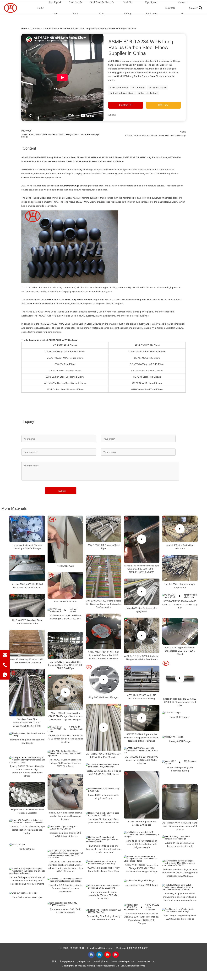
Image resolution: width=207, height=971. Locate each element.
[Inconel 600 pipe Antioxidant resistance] (180, 529)
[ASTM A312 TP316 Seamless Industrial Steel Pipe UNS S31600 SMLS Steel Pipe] (65, 645)
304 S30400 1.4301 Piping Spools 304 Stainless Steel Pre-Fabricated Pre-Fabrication (103, 603)
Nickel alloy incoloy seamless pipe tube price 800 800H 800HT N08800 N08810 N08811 (141, 568)
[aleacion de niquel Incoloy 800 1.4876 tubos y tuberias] (65, 827)
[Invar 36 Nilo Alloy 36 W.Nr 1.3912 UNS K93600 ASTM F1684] (27, 643)
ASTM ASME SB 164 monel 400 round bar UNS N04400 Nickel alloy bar (141, 759)
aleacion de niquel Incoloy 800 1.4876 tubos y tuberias (65, 834)
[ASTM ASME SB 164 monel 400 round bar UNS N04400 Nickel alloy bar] (141, 750)
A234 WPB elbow (119, 87)
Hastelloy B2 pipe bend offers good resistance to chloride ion (103, 821)
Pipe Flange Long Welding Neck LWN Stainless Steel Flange (179, 917)
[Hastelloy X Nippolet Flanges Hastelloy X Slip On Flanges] (27, 529)
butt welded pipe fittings (122, 93)
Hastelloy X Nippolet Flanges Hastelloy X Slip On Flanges (27, 547)
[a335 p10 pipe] (27, 844)
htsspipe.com (67, 961)
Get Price (163, 105)
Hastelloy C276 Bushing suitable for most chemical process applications (65, 888)
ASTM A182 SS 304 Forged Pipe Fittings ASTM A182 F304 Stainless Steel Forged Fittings (141, 868)
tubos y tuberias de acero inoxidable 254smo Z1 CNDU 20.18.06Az (103, 895)
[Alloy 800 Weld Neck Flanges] (103, 679)
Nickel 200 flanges (179, 717)
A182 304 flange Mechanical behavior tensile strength (179, 844)
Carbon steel (50, 28)
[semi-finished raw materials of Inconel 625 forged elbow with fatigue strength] (141, 834)
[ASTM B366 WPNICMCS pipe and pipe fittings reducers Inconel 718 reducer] (180, 802)
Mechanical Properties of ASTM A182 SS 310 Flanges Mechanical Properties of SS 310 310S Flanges (141, 918)
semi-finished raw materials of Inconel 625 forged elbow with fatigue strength (141, 844)
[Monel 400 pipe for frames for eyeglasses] (141, 591)
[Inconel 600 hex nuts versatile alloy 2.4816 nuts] (103, 790)
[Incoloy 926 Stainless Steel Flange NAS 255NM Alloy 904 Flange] (103, 765)
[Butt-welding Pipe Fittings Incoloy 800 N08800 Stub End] (103, 911)
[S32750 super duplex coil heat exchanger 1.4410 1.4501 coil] (65, 610)
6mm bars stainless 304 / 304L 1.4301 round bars (65, 911)
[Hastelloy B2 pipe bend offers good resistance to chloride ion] (103, 814)
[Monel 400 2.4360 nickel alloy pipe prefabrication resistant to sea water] (27, 821)
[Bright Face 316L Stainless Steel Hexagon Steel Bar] (27, 794)
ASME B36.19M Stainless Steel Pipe (104, 547)
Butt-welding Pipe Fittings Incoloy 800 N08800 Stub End (103, 918)
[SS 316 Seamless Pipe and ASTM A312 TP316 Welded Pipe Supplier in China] (65, 729)
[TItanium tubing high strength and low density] (27, 734)
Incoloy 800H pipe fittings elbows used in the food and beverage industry (65, 815)
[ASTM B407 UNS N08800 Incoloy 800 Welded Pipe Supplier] (103, 727)
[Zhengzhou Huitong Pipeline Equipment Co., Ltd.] (20, 8)
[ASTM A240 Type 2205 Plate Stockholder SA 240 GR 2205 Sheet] (180, 631)
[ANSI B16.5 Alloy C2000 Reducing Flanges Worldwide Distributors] (141, 635)
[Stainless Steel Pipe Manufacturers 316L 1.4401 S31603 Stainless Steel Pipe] (27, 693)
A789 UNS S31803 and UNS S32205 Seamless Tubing (141, 697)
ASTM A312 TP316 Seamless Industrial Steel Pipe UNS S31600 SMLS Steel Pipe (65, 665)
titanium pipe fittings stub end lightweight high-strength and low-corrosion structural (103, 849)
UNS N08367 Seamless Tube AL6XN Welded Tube (27, 622)
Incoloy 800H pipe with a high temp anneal (180, 586)
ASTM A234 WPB (157, 87)
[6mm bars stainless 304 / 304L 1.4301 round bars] (65, 904)
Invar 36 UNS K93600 (65, 601)
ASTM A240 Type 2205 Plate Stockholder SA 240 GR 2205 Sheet (180, 650)
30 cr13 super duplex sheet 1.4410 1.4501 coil (142, 823)
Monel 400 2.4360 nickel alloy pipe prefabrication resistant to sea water (27, 829)
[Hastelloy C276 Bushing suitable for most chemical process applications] (65, 880)
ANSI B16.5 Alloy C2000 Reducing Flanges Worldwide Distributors (141, 657)
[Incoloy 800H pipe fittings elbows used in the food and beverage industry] (65, 792)
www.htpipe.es (101, 961)
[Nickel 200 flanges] (180, 713)
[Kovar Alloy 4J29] (65, 539)
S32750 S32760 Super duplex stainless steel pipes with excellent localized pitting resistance (141, 737)
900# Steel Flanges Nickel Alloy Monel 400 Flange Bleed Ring (103, 869)
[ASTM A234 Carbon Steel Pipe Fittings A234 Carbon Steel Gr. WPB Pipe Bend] (65, 753)
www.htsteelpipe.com (123, 961)
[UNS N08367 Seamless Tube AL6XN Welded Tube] (27, 605)
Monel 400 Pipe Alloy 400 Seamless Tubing (180, 769)
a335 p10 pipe (27, 848)
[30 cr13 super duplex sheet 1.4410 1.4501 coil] (141, 794)
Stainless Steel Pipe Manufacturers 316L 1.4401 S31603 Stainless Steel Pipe (27, 722)
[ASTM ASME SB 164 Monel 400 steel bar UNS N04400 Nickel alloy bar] (180, 596)
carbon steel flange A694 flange (141, 885)
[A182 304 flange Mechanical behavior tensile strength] (180, 837)
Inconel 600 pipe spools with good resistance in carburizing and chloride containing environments (27, 880)
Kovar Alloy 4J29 (65, 566)
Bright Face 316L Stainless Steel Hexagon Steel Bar (27, 811)
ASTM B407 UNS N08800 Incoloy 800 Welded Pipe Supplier (103, 755)
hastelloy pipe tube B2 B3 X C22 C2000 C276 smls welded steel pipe (179, 702)
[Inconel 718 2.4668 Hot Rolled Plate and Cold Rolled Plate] (27, 568)
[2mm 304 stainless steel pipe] (27, 893)
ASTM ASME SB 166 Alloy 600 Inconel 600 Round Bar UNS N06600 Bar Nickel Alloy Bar (103, 655)
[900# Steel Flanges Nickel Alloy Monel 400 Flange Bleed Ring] (103, 862)
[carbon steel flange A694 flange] (141, 881)
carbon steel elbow (147, 93)
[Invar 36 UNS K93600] (65, 585)
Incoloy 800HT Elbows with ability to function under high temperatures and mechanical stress (27, 771)
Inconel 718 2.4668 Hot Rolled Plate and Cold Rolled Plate (27, 586)
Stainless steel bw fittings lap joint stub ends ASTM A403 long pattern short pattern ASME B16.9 (180, 872)
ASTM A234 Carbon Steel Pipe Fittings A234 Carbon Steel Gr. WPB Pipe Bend (65, 762)
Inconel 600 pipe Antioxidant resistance (179, 547)
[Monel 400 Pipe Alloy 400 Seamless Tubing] (180, 762)
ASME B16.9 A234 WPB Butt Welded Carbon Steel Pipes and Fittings (155, 136)
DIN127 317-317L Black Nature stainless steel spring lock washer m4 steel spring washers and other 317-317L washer (65, 866)
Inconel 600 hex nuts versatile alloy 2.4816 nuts (103, 797)
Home (40, 7)
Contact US (125, 105)
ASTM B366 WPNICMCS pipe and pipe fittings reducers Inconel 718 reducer (179, 825)
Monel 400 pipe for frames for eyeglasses (141, 609)
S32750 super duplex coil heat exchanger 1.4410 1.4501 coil (65, 617)
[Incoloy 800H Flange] (180, 737)
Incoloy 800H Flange (180, 741)
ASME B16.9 (138, 87)
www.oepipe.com (146, 961)
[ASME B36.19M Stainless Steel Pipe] (103, 529)
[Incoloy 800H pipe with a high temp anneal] (180, 568)
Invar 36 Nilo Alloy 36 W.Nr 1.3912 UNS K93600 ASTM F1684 (27, 661)
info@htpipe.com (103, 948)
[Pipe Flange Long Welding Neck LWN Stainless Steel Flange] (180, 910)
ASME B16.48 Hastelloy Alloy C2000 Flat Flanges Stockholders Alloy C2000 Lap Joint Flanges (65, 716)
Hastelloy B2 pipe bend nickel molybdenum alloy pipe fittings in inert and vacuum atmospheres (179, 896)
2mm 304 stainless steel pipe (27, 897)
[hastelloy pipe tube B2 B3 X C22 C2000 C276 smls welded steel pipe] (180, 678)
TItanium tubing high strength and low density (27, 741)
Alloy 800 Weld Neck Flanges (104, 697)
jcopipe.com (84, 961)
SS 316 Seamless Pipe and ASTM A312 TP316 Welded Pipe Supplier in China (65, 738)
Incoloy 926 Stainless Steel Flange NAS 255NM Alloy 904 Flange (103, 772)
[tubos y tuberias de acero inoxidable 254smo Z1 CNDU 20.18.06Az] (103, 887)
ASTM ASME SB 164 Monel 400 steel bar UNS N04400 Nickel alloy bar (179, 604)
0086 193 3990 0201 (73, 948)
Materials (170, 7)
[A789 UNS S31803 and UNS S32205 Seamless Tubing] (141, 678)
